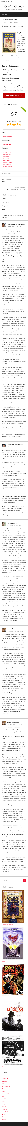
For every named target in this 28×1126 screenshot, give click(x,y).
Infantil (3, 1101)
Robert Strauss (7, 164)
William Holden (7, 166)
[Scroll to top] (25, 1123)
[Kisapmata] (13, 1065)
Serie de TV (5, 1112)
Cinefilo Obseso (14, 6)
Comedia (4, 1091)
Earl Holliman (7, 154)
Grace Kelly (6, 158)
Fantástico (4, 1099)
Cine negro (5, 1089)
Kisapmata (5, 206)
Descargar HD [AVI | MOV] (14, 95)
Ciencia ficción (6, 1086)
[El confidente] (13, 1031)
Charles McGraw (7, 152)
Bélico (5, 173)
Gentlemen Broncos (7, 924)
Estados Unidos (7, 136)
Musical (4, 1106)
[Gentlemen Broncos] (13, 922)
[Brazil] (13, 959)
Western (4, 1119)
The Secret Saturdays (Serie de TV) (11, 998)
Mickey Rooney (7, 162)
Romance (4, 1109)
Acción (4, 1076)
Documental (5, 1094)
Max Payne (5, 202)
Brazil (3, 210)
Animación (5, 1078)
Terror (3, 1114)
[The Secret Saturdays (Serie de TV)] (13, 996)
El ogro (4, 198)
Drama (9, 173)
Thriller (4, 1117)
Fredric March (7, 156)
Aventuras (4, 1081)
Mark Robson (7, 144)
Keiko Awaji (6, 160)
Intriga (3, 1104)
